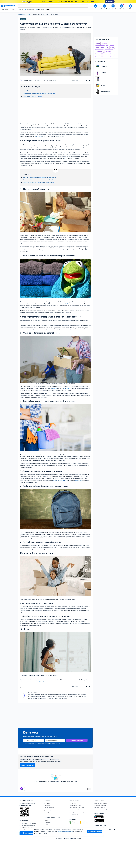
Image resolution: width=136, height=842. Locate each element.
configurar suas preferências (65, 831)
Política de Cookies (49, 807)
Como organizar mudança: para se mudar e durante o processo (39, 93)
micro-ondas (78, 480)
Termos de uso (41, 743)
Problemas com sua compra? (101, 809)
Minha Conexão (48, 826)
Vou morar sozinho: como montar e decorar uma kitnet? (37, 180)
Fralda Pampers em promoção (76, 812)
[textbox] (55, 789)
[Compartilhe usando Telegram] (89, 80)
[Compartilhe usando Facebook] (80, 80)
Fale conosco (47, 805)
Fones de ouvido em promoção (76, 807)
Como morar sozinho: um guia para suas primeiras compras (38, 182)
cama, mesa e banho (63, 303)
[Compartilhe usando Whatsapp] (86, 80)
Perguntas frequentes (99, 807)
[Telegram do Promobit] (114, 829)
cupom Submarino (40, 681)
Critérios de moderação (100, 805)
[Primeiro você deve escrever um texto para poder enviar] (89, 789)
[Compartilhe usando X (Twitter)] (83, 80)
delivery (29, 329)
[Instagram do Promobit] (105, 829)
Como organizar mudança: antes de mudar (34, 90)
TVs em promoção (73, 814)
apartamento (38, 136)
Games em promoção (74, 809)
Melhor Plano (47, 822)
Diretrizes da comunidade (100, 803)
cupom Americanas (29, 681)
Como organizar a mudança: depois (32, 96)
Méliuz (46, 824)
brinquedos (54, 388)
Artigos (29, 14)
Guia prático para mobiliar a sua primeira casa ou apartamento (39, 177)
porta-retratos (67, 388)
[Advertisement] (106, 26)
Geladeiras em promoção (75, 811)
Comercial (47, 803)
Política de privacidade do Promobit (52, 743)
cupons (53, 680)
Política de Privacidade (50, 809)
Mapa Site (46, 812)
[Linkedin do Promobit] (110, 829)
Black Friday (72, 803)
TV (83, 478)
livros (83, 237)
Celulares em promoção (75, 805)
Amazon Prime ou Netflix (60, 480)
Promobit (20, 14)
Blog (25, 14)
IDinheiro (46, 820)
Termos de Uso (48, 811)
